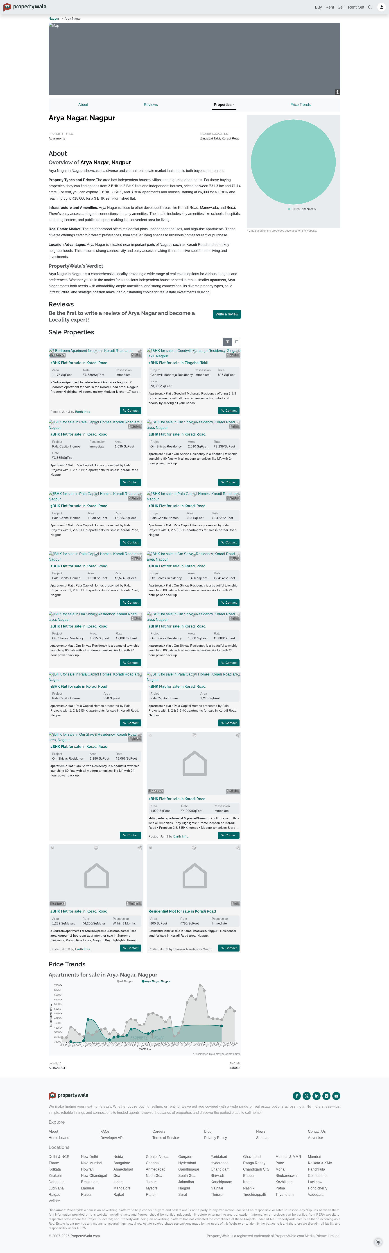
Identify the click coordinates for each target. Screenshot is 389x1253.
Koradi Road (231, 138)
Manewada (209, 208)
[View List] (236, 342)
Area (55, 370)
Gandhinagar (188, 1169)
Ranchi (151, 1194)
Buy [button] (318, 7)
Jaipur (151, 1182)
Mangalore (122, 1188)
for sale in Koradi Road (78, 363)
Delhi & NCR (59, 1157)
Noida (118, 1157)
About (83, 105)
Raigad (54, 1194)
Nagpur (54, 18)
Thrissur (217, 1194)
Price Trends (300, 105)
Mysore (152, 1188)
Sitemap (262, 1138)
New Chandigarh (94, 1176)
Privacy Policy (215, 1138)
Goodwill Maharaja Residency (171, 375)
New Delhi (89, 1157)
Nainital (217, 1188)
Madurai (87, 1188)
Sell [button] (341, 7)
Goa (116, 1176)
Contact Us (317, 1131)
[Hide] (52, 351)
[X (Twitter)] (307, 1096)
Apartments (57, 138)
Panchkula (316, 1169)
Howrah (87, 1169)
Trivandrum (285, 1194)
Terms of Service (165, 1138)
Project (155, 370)
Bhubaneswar (287, 1176)
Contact (132, 410)
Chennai (153, 1163)
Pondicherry (317, 1188)
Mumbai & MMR (288, 1157)
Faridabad (219, 1157)
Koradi (191, 244)
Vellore (54, 1201)
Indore (118, 1182)
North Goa (154, 1176)
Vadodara (315, 1194)
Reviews (151, 105)
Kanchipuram (221, 1182)
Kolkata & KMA (320, 1163)
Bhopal (249, 1176)
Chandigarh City (256, 1169)
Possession (123, 370)
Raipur (86, 1194)
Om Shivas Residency (166, 446)
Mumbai (314, 1157)
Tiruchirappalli (254, 1194)
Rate (86, 370)
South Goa (186, 1176)
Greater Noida (157, 1157)
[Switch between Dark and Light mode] (378, 1242)
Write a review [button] (227, 314)
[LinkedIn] (316, 1096)
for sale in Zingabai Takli (178, 363)
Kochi (247, 1182)
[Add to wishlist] (96, 351)
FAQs (104, 1131)
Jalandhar (186, 1182)
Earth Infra (82, 411)
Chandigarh (220, 1169)
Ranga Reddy (254, 1163)
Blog (208, 1131)
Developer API (112, 1138)
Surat (182, 1194)
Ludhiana (56, 1188)
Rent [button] (330, 7)
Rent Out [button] (356, 7)
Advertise (315, 1138)
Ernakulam (89, 1182)
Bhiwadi (217, 1176)
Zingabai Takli (210, 138)
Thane (54, 1163)
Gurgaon (185, 1157)
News (260, 1131)
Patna (280, 1188)
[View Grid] (227, 342)
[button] (370, 7)
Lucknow (315, 1182)
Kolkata (55, 1169)
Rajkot (118, 1194)
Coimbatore (317, 1176)
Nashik (248, 1188)
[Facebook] (297, 1096)
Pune (280, 1163)
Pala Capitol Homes (66, 446)
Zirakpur (55, 1176)
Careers (158, 1131)
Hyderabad (187, 1163)
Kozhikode (284, 1182)
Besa (231, 208)
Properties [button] (223, 105)
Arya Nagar (94, 162)
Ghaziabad (252, 1157)
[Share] (139, 351)
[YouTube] (336, 1096)
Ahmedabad (123, 1169)
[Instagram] (326, 1096)
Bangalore (121, 1163)
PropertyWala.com (85, 1236)
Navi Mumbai (91, 1163)
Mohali (281, 1169)
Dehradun (57, 1182)
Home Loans (59, 1138)
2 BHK (113, 186)
